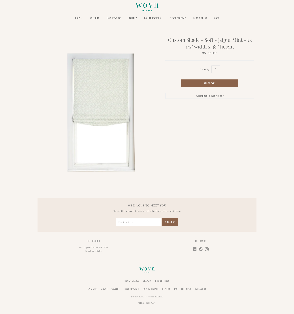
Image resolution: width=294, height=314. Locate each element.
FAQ (176, 288)
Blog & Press (200, 18)
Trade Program (178, 18)
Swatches (95, 18)
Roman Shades (131, 280)
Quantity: (205, 69)
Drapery (147, 280)
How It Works (114, 18)
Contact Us (200, 288)
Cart (216, 18)
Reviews (166, 288)
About (104, 288)
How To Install (151, 288)
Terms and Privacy (147, 303)
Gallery (133, 18)
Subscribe (170, 221)
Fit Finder (186, 288)
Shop (77, 18)
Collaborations (152, 18)
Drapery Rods (162, 280)
